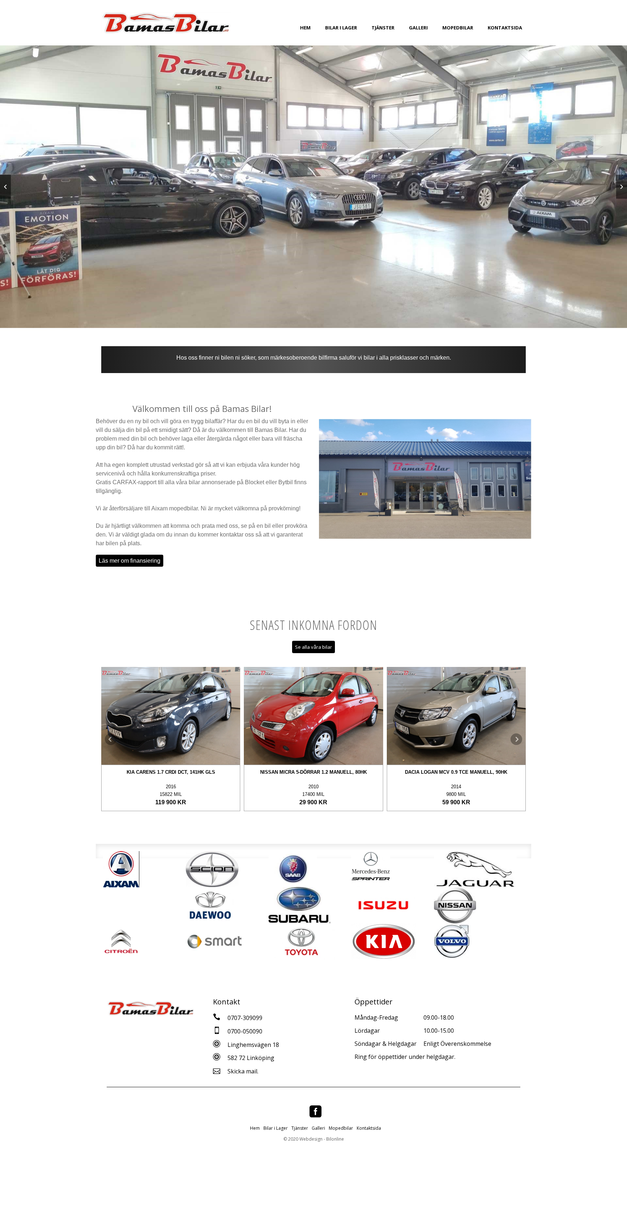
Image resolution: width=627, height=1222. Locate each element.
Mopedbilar (457, 27)
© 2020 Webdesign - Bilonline (313, 1139)
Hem (305, 27)
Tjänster (383, 27)
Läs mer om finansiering (129, 561)
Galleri (418, 27)
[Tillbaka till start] (166, 23)
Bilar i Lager (341, 27)
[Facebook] (315, 1111)
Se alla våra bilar (313, 647)
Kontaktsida (505, 27)
